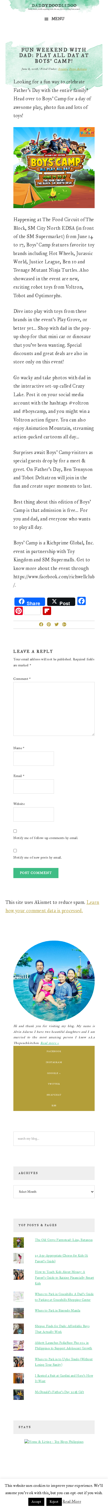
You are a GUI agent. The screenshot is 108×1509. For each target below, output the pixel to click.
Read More (72, 1501)
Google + (54, 1073)
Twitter (54, 1083)
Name (19, 748)
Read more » (49, 1043)
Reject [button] (54, 1502)
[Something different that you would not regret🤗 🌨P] (68, 1468)
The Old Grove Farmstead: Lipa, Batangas (64, 1240)
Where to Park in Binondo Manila (57, 1310)
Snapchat (54, 1094)
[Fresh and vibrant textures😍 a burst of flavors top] (10, 1463)
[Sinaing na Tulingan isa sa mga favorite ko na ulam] (88, 1463)
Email (19, 776)
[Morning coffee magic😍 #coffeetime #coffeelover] (97, 1468)
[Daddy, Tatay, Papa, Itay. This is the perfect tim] (10, 1468)
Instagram (54, 1062)
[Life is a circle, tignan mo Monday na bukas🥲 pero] (59, 1463)
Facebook (54, 1051)
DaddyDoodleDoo (54, 7)
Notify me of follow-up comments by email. (45, 838)
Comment (22, 679)
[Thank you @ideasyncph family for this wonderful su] (78, 1463)
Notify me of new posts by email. (37, 857)
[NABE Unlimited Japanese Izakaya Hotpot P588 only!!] (20, 1468)
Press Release (78, 69)
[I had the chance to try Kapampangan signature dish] (88, 1468)
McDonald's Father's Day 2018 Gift (59, 1392)
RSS (54, 1105)
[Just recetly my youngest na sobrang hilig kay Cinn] (78, 1468)
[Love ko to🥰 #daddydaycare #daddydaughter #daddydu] (49, 1468)
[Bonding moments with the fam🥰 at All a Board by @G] (97, 1463)
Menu (58, 19)
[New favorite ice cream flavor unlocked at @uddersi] (39, 1463)
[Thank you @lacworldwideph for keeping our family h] (30, 1468)
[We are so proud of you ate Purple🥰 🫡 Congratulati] (39, 1468)
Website (19, 804)
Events (62, 69)
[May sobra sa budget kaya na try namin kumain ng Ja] (68, 1463)
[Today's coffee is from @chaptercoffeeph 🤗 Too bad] (59, 1468)
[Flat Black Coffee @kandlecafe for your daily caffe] (49, 1463)
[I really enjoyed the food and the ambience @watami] (20, 1463)
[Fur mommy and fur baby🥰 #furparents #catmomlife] (30, 1463)
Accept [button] (36, 1502)
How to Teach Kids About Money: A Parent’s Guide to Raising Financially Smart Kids (64, 1277)
